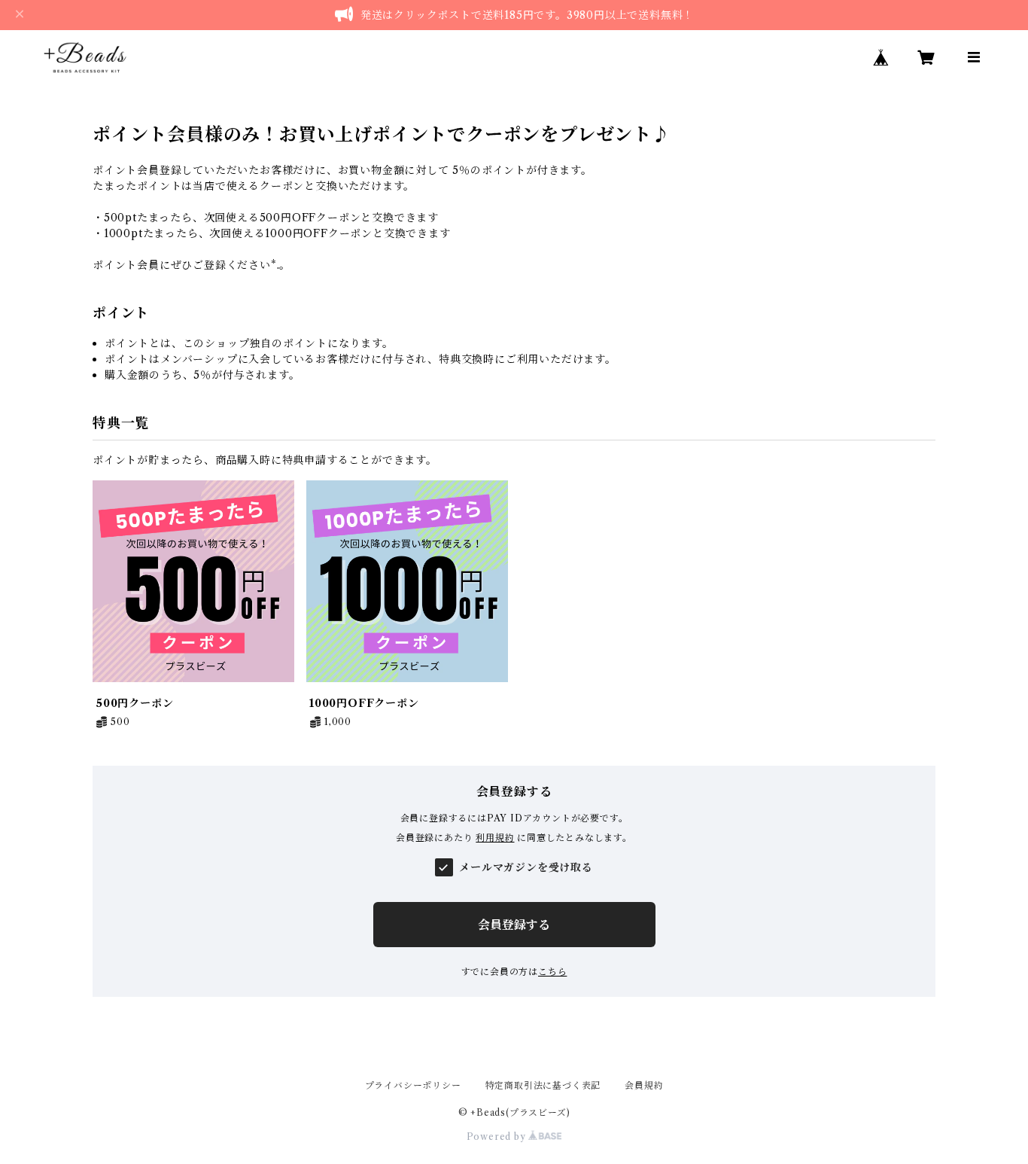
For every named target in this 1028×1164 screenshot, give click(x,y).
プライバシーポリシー (413, 1085)
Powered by (498, 1136)
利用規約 (495, 837)
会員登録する (514, 924)
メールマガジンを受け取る (526, 867)
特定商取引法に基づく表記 (543, 1085)
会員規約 (644, 1085)
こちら (552, 971)
